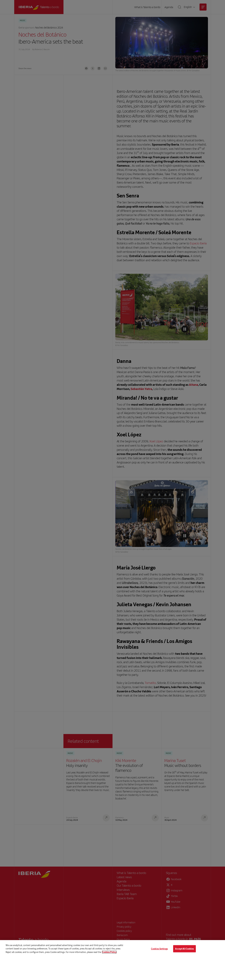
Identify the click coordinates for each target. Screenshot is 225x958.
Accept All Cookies (184, 948)
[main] (112, 949)
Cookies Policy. (109, 952)
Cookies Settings (159, 948)
